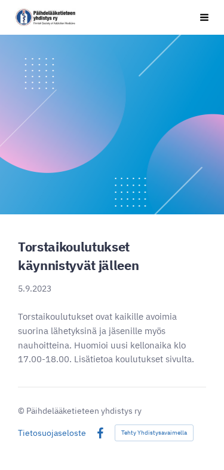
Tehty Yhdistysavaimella (154, 432)
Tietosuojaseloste (52, 433)
